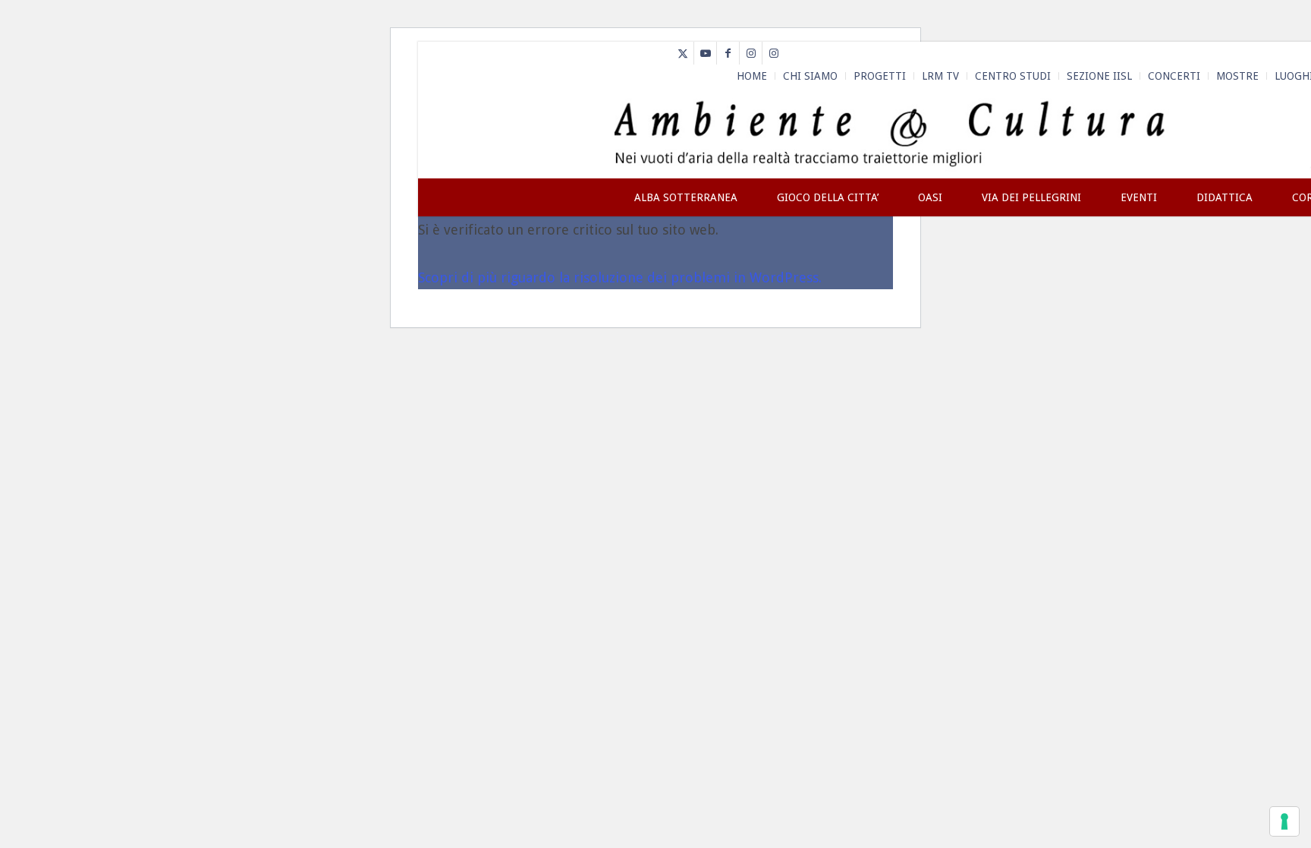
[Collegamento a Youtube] (705, 53)
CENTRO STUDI (1013, 76)
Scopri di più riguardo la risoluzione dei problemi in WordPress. (620, 277)
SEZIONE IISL (1099, 76)
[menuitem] (752, 76)
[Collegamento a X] (682, 53)
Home (752, 76)
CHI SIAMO (810, 76)
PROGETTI (880, 76)
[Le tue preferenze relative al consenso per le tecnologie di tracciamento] (1284, 821)
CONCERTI (1174, 76)
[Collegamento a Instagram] (751, 53)
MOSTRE (1237, 76)
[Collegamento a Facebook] (728, 53)
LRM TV (940, 76)
